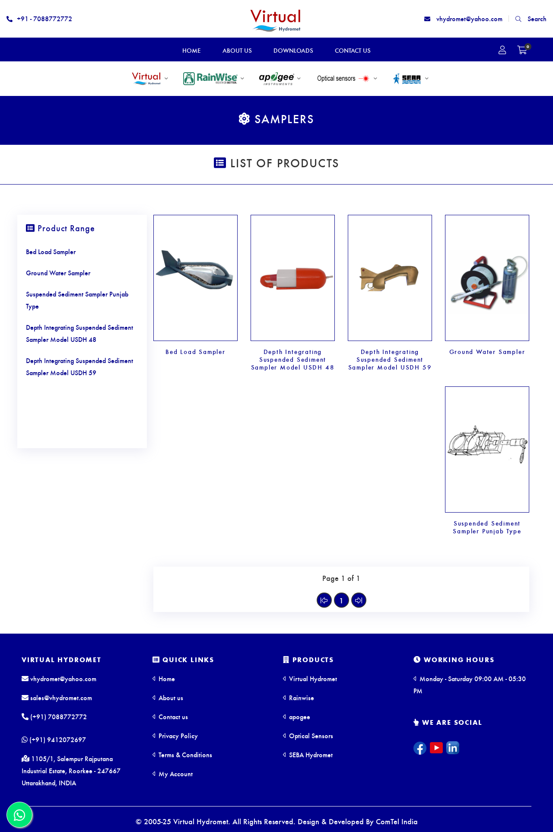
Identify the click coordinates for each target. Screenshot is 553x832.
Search (536, 18)
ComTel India (397, 821)
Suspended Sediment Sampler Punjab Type (487, 527)
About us (170, 697)
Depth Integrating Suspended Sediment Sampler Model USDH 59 (390, 359)
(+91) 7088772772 (58, 716)
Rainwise (300, 697)
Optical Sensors (310, 735)
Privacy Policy (177, 735)
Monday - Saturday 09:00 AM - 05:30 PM (469, 684)
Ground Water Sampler (487, 351)
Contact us (172, 716)
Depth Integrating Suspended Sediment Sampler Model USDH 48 (293, 359)
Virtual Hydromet (62, 659)
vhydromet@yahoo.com (468, 18)
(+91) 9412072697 (57, 739)
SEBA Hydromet (310, 754)
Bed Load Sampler (195, 351)
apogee (298, 716)
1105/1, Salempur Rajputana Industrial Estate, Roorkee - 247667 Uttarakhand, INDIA (71, 770)
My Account (175, 773)
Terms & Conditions (184, 754)
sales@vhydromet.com (60, 697)
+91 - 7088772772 (44, 18)
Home (166, 678)
